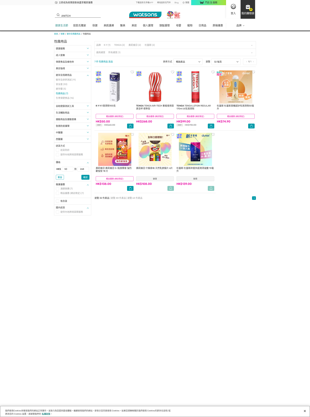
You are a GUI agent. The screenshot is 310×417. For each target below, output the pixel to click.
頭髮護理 (164, 25)
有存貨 (63, 201)
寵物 (189, 25)
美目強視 (60, 68)
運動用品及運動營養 (66, 119)
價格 (58, 162)
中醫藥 (59, 132)
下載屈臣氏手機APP (144, 2)
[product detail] (114, 87)
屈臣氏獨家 (79, 25)
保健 (95, 25)
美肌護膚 (109, 25)
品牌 (239, 25)
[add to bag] (130, 126)
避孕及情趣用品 (64, 75)
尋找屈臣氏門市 (164, 2)
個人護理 (148, 25)
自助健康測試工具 (65, 106)
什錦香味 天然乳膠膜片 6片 (154, 168)
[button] (248, 9)
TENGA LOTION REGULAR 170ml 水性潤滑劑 (193, 107)
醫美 (122, 25)
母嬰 (178, 25)
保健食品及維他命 (65, 61)
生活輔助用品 (62, 112)
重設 (60, 177)
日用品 (202, 25)
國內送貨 (60, 207)
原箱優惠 (218, 25)
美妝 (134, 25)
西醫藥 (59, 139)
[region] (155, 411)
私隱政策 (46, 413)
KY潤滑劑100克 (106, 105)
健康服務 (60, 48)
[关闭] (304, 411)
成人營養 (60, 55)
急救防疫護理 (62, 126)
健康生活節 (61, 25)
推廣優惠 (60, 184)
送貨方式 (60, 145)
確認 (85, 177)
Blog (177, 2)
